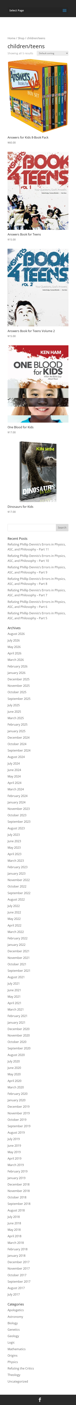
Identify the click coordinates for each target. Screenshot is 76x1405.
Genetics (14, 1330)
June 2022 (14, 912)
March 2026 (16, 660)
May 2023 (14, 848)
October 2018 (17, 1197)
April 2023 (14, 854)
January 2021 (16, 1022)
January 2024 (16, 802)
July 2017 (14, 1294)
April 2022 (14, 925)
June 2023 (14, 841)
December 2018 (19, 1184)
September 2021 (19, 971)
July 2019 (14, 1139)
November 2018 (19, 1191)
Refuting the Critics (21, 1368)
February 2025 (17, 724)
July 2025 (14, 705)
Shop (21, 38)
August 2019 (16, 1133)
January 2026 (16, 673)
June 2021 (14, 990)
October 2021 (17, 964)
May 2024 (14, 776)
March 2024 (16, 789)
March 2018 (16, 1243)
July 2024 (14, 763)
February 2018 (17, 1249)
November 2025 (19, 686)
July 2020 (14, 1061)
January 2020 (16, 1100)
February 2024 (17, 796)
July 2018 (14, 1217)
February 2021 (17, 1016)
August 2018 (16, 1210)
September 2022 (19, 893)
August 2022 (16, 899)
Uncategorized (18, 1381)
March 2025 (16, 718)
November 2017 (19, 1268)
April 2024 (14, 783)
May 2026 (14, 647)
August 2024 (16, 757)
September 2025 (19, 699)
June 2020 (14, 1068)
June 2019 (14, 1146)
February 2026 (17, 666)
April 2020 (14, 1081)
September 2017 (19, 1282)
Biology (13, 1323)
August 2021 (16, 977)
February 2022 (17, 938)
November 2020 (19, 1035)
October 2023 (17, 815)
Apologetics (16, 1310)
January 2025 (16, 731)
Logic (11, 1342)
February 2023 (17, 867)
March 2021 (16, 1009)
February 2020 (17, 1094)
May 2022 (14, 919)
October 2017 (17, 1275)
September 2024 (19, 750)
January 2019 (16, 1178)
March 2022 (16, 932)
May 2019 (14, 1152)
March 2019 (16, 1165)
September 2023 (19, 822)
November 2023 (19, 809)
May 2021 (14, 997)
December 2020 (19, 1029)
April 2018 (14, 1236)
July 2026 (14, 640)
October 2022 (17, 886)
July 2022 (14, 906)
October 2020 (17, 1042)
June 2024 (14, 770)
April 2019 (14, 1158)
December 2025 (19, 679)
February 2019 (17, 1171)
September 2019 (19, 1126)
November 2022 (19, 880)
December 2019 (19, 1107)
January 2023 (16, 873)
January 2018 (16, 1256)
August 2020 (16, 1055)
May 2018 (14, 1230)
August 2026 (16, 634)
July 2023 (14, 835)
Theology (14, 1375)
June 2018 (14, 1223)
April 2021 (14, 1003)
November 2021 (19, 958)
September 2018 (19, 1204)
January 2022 (16, 945)
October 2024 (17, 744)
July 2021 (14, 983)
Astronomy (15, 1317)
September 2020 (19, 1048)
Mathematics (17, 1349)
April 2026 (14, 653)
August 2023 (16, 828)
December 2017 (19, 1262)
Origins (13, 1355)
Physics (13, 1362)
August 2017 (16, 1288)
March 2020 (16, 1087)
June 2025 (14, 712)
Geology (13, 1336)
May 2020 (14, 1074)
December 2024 (19, 738)
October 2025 (17, 692)
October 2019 (17, 1120)
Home (11, 38)
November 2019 (19, 1113)
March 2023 (16, 861)
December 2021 (19, 951)
